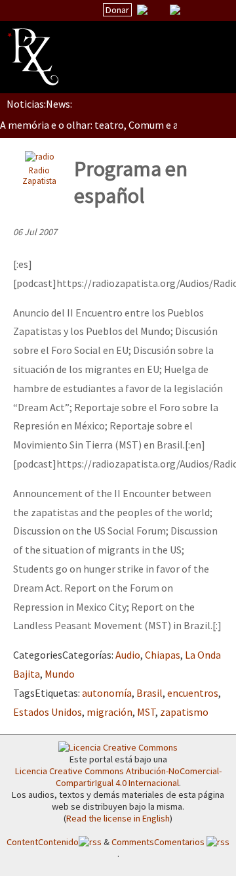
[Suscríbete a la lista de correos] (142, 11)
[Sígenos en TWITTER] (158, 10)
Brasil (149, 692)
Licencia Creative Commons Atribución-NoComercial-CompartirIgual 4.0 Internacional (118, 777)
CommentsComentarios (158, 842)
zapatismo (184, 711)
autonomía (107, 692)
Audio (127, 654)
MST (146, 711)
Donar (117, 10)
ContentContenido (43, 842)
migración (109, 711)
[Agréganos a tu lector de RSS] (214, 10)
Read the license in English (118, 818)
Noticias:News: (39, 103)
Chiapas (162, 654)
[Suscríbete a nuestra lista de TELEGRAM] (175, 10)
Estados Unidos (47, 711)
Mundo (60, 673)
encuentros (192, 692)
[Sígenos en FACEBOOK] (191, 10)
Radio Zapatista (39, 175)
